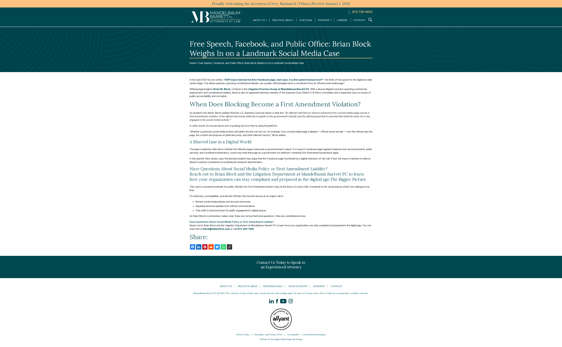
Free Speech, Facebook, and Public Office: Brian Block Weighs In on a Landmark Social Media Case (251, 63)
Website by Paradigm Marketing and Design (281, 339)
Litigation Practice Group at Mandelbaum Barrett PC (278, 89)
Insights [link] (324, 20)
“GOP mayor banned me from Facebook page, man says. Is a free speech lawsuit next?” (273, 79)
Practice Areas (247, 286)
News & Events (297, 286)
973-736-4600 (361, 11)
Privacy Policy (243, 334)
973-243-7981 (245, 228)
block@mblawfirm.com (216, 228)
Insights (319, 286)
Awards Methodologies (314, 334)
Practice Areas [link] (282, 20)
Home (193, 63)
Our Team (305, 20)
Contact (359, 20)
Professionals (272, 286)
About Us (226, 286)
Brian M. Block (222, 89)
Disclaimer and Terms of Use (268, 334)
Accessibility (293, 334)
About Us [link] (259, 20)
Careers (342, 20)
